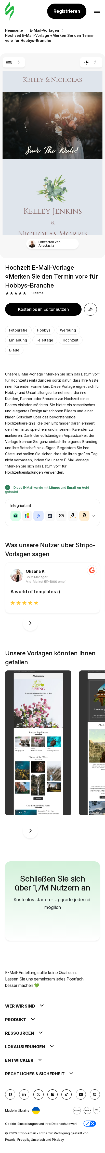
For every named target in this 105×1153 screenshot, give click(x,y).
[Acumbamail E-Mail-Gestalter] (61, 516)
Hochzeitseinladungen (31, 380)
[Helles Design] (86, 62)
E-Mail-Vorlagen (44, 30)
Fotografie (18, 330)
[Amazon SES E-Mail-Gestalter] (84, 516)
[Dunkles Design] (96, 62)
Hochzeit (70, 340)
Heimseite (14, 30)
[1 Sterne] (7, 293)
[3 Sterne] (16, 293)
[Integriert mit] (93, 516)
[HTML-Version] (9, 62)
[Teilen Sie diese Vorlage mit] (90, 309)
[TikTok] (66, 1094)
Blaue (14, 350)
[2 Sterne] (11, 293)
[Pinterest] (95, 1094)
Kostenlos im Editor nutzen (43, 309)
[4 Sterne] (20, 293)
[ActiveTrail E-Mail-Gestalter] (50, 516)
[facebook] (10, 1094)
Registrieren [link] (67, 11)
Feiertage (44, 340)
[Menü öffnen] (97, 11)
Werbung (68, 330)
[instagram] (52, 1094)
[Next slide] (30, 623)
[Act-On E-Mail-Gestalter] (27, 516)
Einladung (18, 340)
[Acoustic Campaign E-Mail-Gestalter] (15, 516)
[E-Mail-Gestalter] (9, 11)
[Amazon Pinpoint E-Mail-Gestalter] (73, 516)
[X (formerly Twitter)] (38, 1094)
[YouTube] (81, 1094)
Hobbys (43, 330)
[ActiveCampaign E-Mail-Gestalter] (38, 516)
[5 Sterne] (24, 293)
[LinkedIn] (24, 1094)
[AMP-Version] (18, 62)
